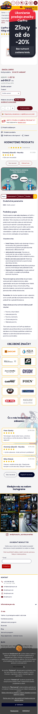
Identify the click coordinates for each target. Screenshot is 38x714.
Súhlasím (20, 705)
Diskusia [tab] (21, 196)
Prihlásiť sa (6, 566)
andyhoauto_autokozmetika (21, 534)
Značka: (8, 69)
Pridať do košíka (24, 108)
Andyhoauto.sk (8, 590)
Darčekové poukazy (7, 619)
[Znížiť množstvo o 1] (3, 108)
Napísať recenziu (27, 475)
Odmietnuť (26, 711)
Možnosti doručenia (8, 102)
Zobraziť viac (26, 163)
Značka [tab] (28, 196)
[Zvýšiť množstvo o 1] (13, 108)
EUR (17, 3)
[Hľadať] (22, 3)
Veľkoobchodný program (8, 622)
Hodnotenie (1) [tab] (12, 196)
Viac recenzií (12, 163)
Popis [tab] (4, 196)
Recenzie (4, 625)
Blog (2, 629)
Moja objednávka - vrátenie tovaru (12, 636)
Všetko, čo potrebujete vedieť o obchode (13, 615)
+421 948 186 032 (9, 582)
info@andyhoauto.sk (10, 586)
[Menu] (36, 3)
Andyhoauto (8, 597)
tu (24, 666)
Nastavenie (14, 711)
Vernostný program (7, 632)
